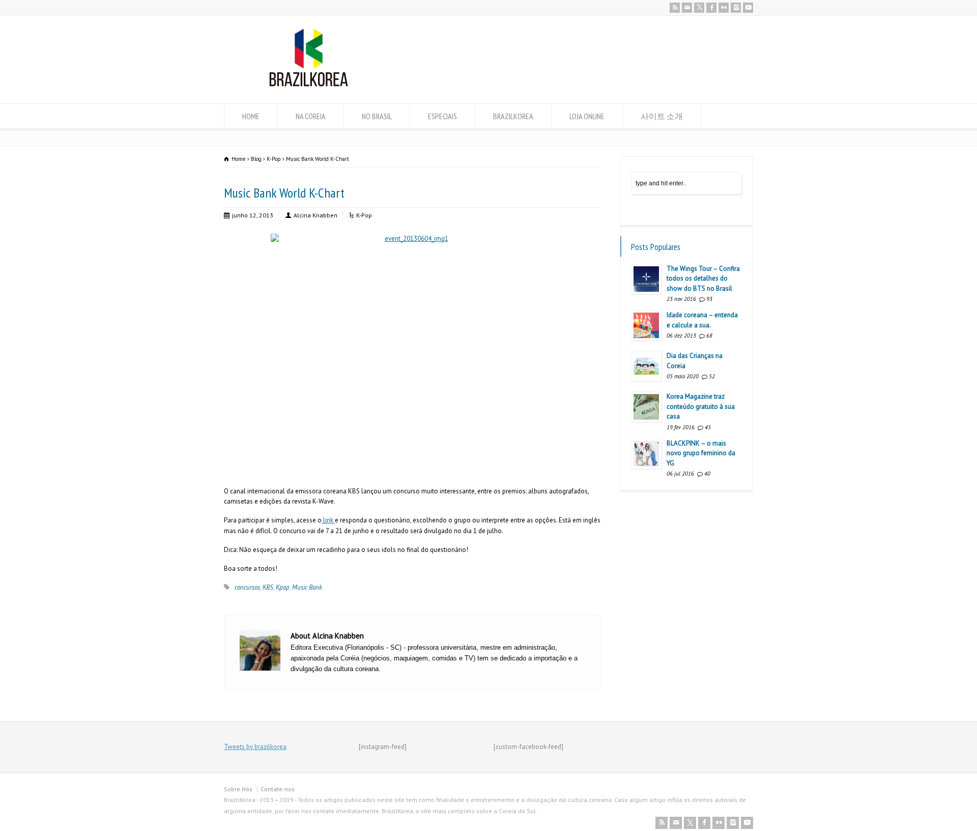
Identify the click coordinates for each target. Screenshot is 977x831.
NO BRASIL (377, 116)
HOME (251, 116)
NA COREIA (311, 116)
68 (709, 335)
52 (712, 376)
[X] (699, 8)
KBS (268, 587)
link (328, 520)
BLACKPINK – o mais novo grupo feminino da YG (701, 453)
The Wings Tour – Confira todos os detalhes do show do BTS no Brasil (703, 278)
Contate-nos (278, 789)
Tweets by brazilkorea (255, 746)
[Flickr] (724, 8)
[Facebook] (711, 8)
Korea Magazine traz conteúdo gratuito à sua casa (701, 406)
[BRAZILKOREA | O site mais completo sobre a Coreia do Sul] (308, 84)
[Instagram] (736, 8)
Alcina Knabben (315, 215)
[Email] (687, 8)
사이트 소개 (662, 116)
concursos (247, 587)
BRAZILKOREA (513, 116)
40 (707, 473)
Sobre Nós (238, 789)
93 (709, 298)
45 (708, 427)
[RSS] (675, 8)
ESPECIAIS (442, 116)
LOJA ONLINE (587, 116)
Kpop (283, 587)
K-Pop (364, 215)
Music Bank (307, 587)
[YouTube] (748, 8)
